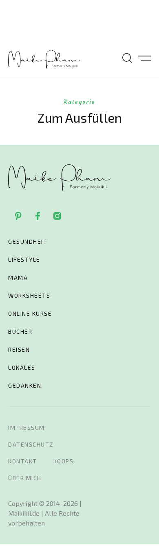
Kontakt (22, 461)
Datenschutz (31, 444)
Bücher (20, 331)
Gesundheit (27, 241)
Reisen (19, 349)
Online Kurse (30, 313)
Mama (18, 277)
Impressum (26, 427)
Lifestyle (24, 259)
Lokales (21, 367)
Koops (63, 461)
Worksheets (29, 295)
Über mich (25, 477)
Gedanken (24, 385)
